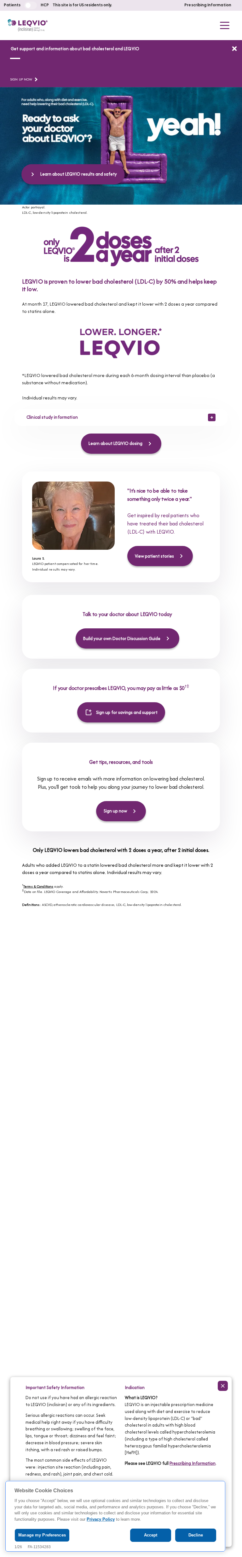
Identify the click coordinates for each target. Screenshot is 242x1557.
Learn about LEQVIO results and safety (78, 174)
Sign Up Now (21, 79)
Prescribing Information (207, 5)
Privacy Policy (101, 1519)
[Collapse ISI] (223, 1386)
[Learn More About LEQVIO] (234, 48)
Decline (195, 1535)
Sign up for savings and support (127, 712)
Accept (151, 1535)
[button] (224, 25)
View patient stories (154, 556)
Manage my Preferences (42, 1535)
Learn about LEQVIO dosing (115, 443)
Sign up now (115, 811)
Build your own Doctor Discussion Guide (121, 638)
